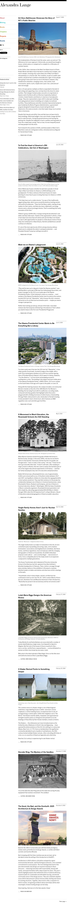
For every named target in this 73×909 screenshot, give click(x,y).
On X (1, 49)
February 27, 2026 (60, 594)
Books (2, 27)
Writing (2, 23)
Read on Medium (25, 891)
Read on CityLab (25, 135)
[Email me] (1, 45)
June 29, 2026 (59, 144)
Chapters (3, 32)
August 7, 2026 (60, 17)
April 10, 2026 (59, 507)
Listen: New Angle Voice (27, 659)
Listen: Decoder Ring (26, 796)
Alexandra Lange (15, 4)
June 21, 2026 (59, 244)
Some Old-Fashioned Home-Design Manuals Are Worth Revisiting (7, 92)
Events (2, 41)
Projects (3, 36)
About (2, 18)
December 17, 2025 (61, 751)
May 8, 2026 (59, 413)
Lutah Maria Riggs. (42, 655)
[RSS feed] (3, 45)
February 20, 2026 (60, 668)
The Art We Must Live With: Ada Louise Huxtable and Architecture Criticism (7, 100)
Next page (63, 901)
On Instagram (3, 58)
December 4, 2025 (60, 805)
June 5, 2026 (59, 322)
